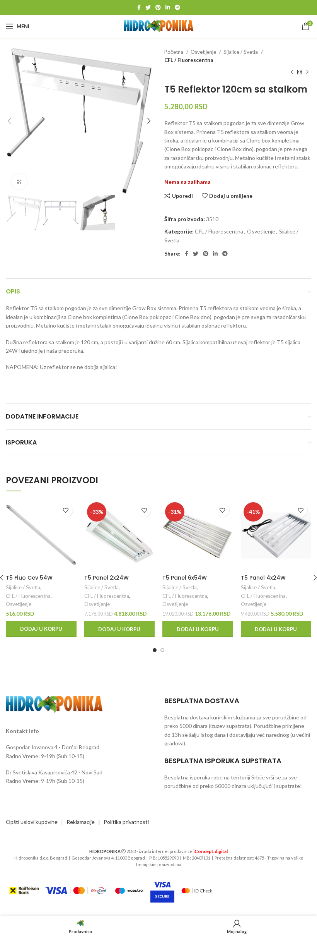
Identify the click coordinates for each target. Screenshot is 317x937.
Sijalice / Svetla (241, 52)
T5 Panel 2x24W (106, 578)
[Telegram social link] (177, 7)
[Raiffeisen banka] (58, 890)
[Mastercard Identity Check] (197, 891)
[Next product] (307, 72)
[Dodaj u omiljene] (66, 510)
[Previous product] (292, 72)
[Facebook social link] (139, 7)
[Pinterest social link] (158, 7)
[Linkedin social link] (167, 7)
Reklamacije (80, 822)
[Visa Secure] (162, 891)
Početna (174, 52)
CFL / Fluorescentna (188, 60)
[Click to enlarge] (19, 181)
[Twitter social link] (148, 7)
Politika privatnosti (126, 822)
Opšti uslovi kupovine (32, 822)
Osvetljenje (204, 52)
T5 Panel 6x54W (184, 578)
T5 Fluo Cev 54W (29, 578)
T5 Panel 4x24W (263, 578)
